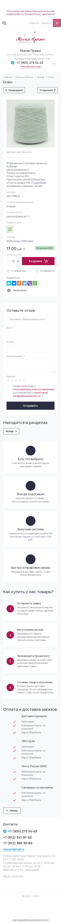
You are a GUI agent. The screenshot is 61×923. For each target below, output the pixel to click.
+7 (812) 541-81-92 (17, 837)
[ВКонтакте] (14, 283)
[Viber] (29, 283)
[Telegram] (24, 283)
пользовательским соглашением (33, 389)
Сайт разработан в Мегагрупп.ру (30, 919)
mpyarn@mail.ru (13, 849)
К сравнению (19, 270)
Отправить (30, 405)
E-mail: (10, 342)
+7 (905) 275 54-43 (30, 62)
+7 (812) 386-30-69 (17, 843)
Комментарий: (16, 356)
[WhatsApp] (35, 283)
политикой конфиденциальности (30, 394)
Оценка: (11, 376)
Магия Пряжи (30, 51)
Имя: (10, 327)
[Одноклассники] (19, 283)
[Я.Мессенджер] (9, 283)
